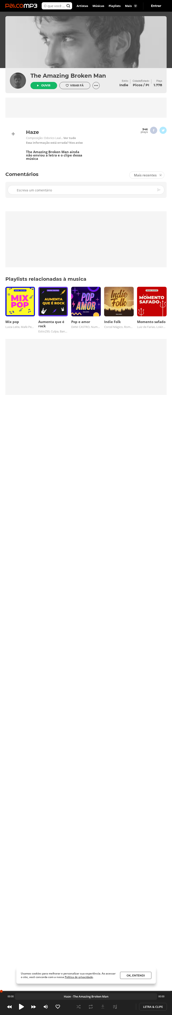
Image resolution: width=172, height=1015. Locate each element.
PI (147, 85)
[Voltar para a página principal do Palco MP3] (22, 6)
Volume (46, 1007)
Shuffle (79, 1007)
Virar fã (77, 85)
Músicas (98, 6)
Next (34, 1007)
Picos (137, 85)
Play (21, 1007)
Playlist (115, 1007)
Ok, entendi (136, 975)
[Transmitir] (127, 1007)
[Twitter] (163, 130)
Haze (67, 996)
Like (58, 1007)
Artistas (82, 6)
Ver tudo (69, 138)
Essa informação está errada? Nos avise (54, 142)
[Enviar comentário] (159, 190)
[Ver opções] (96, 85)
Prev (9, 1007)
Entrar (156, 6)
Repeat (91, 1007)
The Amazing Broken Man (68, 75)
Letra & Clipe (153, 1007)
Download (103, 1007)
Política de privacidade (79, 977)
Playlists (114, 6)
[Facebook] (153, 130)
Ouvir (45, 85)
